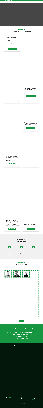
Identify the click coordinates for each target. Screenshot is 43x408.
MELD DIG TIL (12, 163)
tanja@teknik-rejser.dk (17, 334)
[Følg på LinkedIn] (21, 398)
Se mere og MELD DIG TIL (12, 48)
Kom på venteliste (31, 128)
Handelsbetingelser (33, 399)
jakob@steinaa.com (24, 338)
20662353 (6, 0)
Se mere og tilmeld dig (31, 95)
